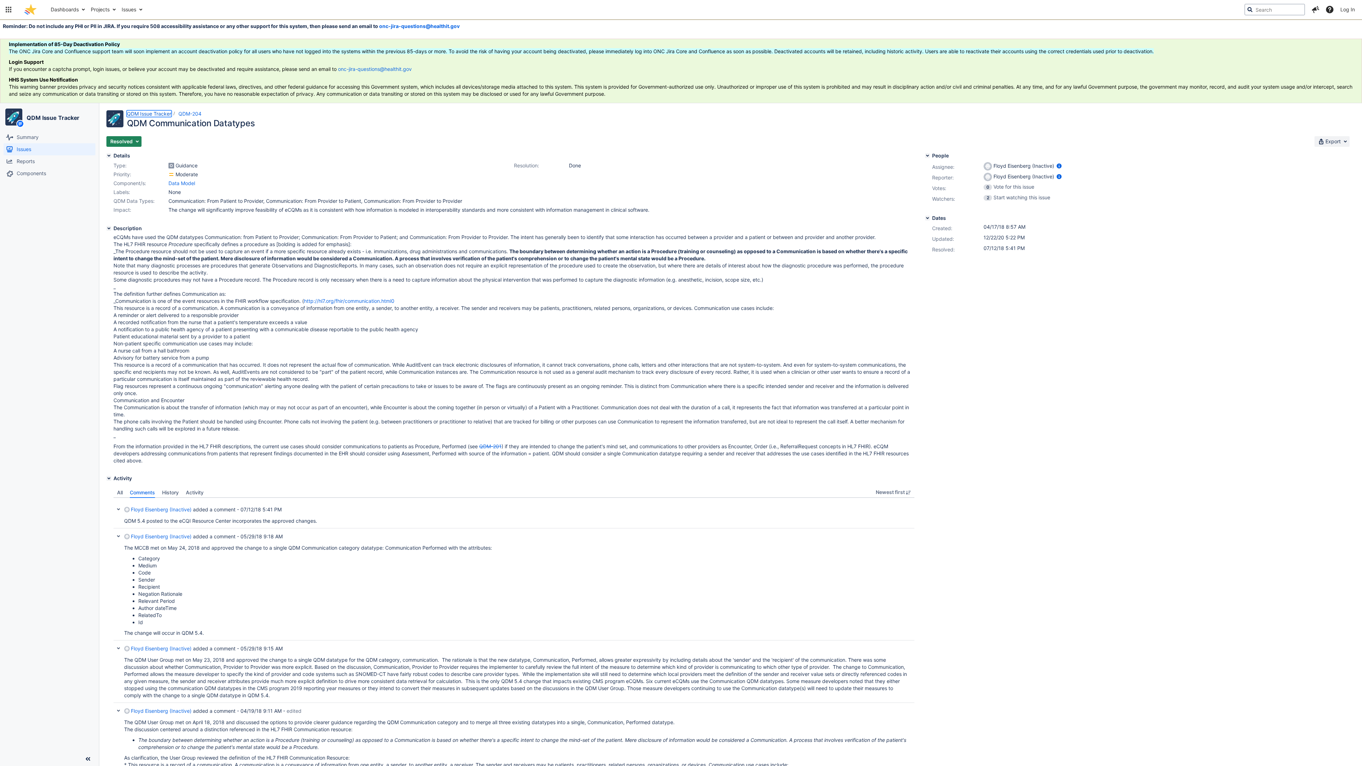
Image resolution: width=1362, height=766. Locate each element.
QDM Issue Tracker (53, 118)
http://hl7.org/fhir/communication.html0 (349, 301)
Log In (1347, 9)
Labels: (122, 192)
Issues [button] (129, 9)
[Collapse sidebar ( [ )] (88, 759)
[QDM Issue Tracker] (13, 117)
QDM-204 (189, 114)
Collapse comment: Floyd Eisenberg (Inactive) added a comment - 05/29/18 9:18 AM (118, 536)
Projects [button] (100, 9)
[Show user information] (1059, 166)
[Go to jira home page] (30, 9)
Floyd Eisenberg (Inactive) (161, 509)
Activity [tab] (195, 492)
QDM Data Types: (134, 201)
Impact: (122, 210)
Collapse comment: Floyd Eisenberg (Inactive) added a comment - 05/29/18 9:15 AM (118, 648)
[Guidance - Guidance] (171, 165)
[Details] (108, 155)
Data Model (181, 183)
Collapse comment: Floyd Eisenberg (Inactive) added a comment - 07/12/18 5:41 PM (118, 509)
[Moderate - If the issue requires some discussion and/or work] (171, 174)
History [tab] (170, 492)
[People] (927, 155)
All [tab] (120, 492)
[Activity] (108, 478)
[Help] (1329, 9)
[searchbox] (1275, 9)
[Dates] (927, 218)
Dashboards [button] (65, 9)
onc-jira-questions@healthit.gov (419, 26)
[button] (8, 9)
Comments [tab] (142, 492)
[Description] (108, 228)
